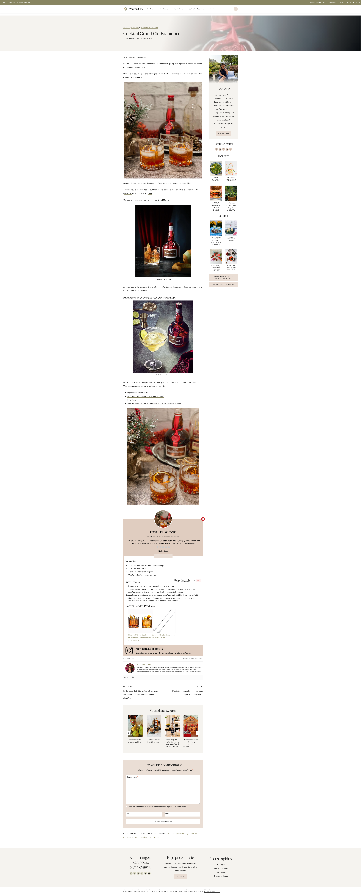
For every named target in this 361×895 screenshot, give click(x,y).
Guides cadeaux (221, 876)
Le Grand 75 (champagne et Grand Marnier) (145, 396)
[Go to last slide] (128, 733)
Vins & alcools (164, 9)
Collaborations (332, 2)
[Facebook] (350, 2)
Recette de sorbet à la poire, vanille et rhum (135, 742)
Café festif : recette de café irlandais (153, 741)
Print (163, 556)
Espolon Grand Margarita (137, 392)
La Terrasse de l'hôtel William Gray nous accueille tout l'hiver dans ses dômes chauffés (140, 692)
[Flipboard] (149, 873)
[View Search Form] (236, 9)
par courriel (26, 2)
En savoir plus (223, 133)
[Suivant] (197, 733)
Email (168, 814)
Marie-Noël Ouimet (134, 38)
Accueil (126, 27)
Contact (341, 2)
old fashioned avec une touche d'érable (166, 190)
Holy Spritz (131, 400)
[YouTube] (359, 2)
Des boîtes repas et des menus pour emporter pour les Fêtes (187, 690)
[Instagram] (347, 2)
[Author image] (124, 39)
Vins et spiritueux (220, 868)
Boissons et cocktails (149, 27)
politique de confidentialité (212, 891)
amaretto (128, 193)
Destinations (221, 872)
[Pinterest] (353, 2)
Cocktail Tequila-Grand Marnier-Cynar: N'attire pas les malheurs (154, 403)
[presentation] (135, 726)
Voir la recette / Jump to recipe (135, 58)
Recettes (135, 27)
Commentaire (132, 777)
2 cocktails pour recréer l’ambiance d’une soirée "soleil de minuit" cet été (172, 743)
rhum (150, 193)
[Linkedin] (130, 677)
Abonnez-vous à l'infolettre (223, 284)
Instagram (187, 653)
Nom (129, 814)
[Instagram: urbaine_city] (130, 650)
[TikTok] (356, 2)
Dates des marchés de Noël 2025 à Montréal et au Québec (191, 743)
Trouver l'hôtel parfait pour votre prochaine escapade (223, 277)
